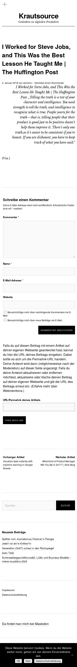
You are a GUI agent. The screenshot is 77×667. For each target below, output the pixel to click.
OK (18, 661)
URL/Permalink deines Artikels (21, 400)
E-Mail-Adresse (13, 280)
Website (8, 297)
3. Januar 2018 (10, 82)
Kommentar (11, 217)
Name (7, 263)
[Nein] (72, 655)
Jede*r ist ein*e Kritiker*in (16, 543)
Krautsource (38, 16)
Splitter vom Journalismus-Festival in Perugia (28, 539)
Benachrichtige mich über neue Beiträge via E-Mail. (35, 320)
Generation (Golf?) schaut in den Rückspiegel (28, 548)
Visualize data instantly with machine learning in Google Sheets (18, 462)
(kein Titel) (8, 553)
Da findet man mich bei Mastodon (25, 623)
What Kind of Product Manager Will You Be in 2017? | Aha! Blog (57, 460)
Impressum (8, 590)
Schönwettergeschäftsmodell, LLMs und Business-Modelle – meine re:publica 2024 (36, 559)
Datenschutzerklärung (14, 595)
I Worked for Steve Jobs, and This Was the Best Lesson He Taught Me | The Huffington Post (43, 92)
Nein (28, 661)
